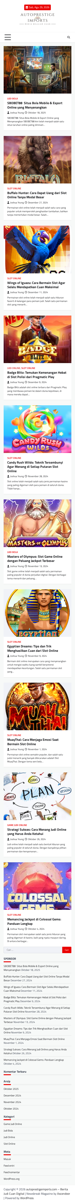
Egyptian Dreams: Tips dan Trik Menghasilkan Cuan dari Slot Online (32, 648)
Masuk (7, 1159)
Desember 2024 (12, 1095)
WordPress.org (11, 1179)
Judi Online (13, 368)
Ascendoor (63, 1193)
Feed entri (9, 1165)
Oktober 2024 (11, 1108)
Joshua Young (17, 112)
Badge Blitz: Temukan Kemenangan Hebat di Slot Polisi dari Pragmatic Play (36, 374)
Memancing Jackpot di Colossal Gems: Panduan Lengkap (34, 921)
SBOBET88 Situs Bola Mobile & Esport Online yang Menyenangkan (34, 105)
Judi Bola (12, 98)
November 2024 (12, 1102)
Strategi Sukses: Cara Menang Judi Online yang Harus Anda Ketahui (36, 831)
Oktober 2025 (11, 1089)
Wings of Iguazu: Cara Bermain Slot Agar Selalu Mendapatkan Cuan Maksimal (36, 284)
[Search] (68, 37)
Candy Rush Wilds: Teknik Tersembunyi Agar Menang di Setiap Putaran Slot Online (35, 466)
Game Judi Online (17, 825)
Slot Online (14, 188)
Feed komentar (12, 1172)
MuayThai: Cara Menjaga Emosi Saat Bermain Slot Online (33, 741)
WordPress (26, 1198)
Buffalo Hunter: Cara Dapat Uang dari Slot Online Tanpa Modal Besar (37, 195)
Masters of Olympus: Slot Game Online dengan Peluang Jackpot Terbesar (34, 558)
